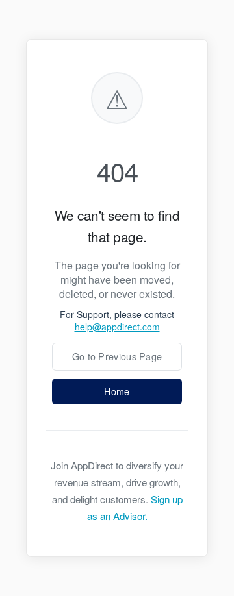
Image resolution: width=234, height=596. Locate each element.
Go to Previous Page (117, 356)
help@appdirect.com (117, 326)
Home (116, 391)
